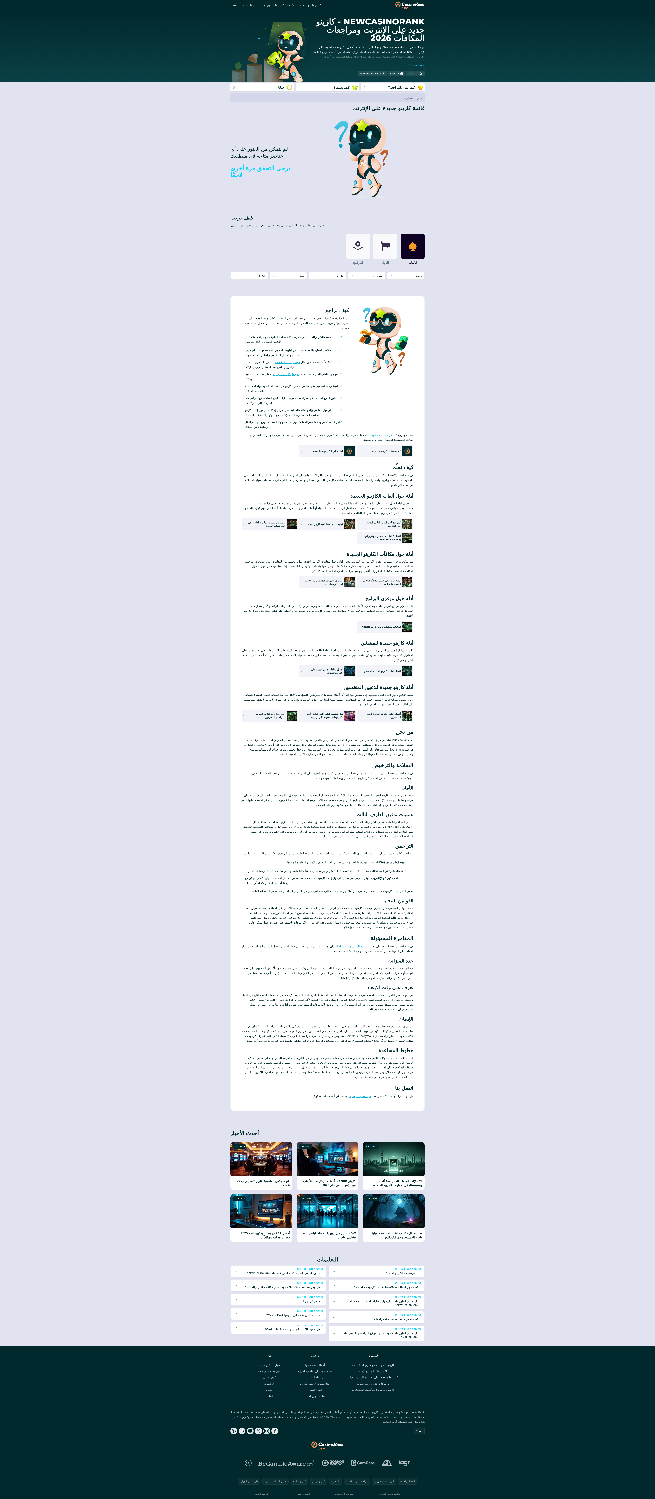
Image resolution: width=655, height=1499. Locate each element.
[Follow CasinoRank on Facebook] (274, 1431)
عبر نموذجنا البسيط (360, 1096)
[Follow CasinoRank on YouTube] (250, 1431)
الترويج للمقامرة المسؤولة (353, 946)
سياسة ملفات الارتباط (389, 1493)
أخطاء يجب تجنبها (315, 1365)
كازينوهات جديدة (312, 5)
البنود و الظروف (302, 1493)
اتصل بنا (269, 1396)
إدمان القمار (315, 1390)
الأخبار (233, 5)
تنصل (269, 1390)
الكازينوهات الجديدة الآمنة (373, 1371)
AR (420, 1431)
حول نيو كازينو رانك (269, 1365)
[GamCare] (363, 1463)
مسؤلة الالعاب (315, 1377)
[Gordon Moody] (333, 1463)
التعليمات (269, 1384)
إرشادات (250, 5)
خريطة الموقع (261, 1493)
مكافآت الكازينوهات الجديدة (279, 5)
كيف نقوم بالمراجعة (269, 1371)
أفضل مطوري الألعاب (315, 1396)
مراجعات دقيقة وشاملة (379, 435)
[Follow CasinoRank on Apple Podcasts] (233, 1431)
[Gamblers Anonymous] (386, 1463)
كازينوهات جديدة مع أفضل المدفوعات (373, 1390)
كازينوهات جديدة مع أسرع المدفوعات (373, 1365)
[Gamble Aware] (286, 1463)
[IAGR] (404, 1463)
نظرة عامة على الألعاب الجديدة (315, 1371)
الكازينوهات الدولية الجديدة (315, 1384)
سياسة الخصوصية (344, 1493)
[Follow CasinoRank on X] (258, 1431)
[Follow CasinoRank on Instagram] (266, 1431)
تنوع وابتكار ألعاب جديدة (286, 374)
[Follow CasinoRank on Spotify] (242, 1431)
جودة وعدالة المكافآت (287, 362)
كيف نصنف (269, 1377)
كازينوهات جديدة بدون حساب (373, 1384)
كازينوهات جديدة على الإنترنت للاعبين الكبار (373, 1377)
